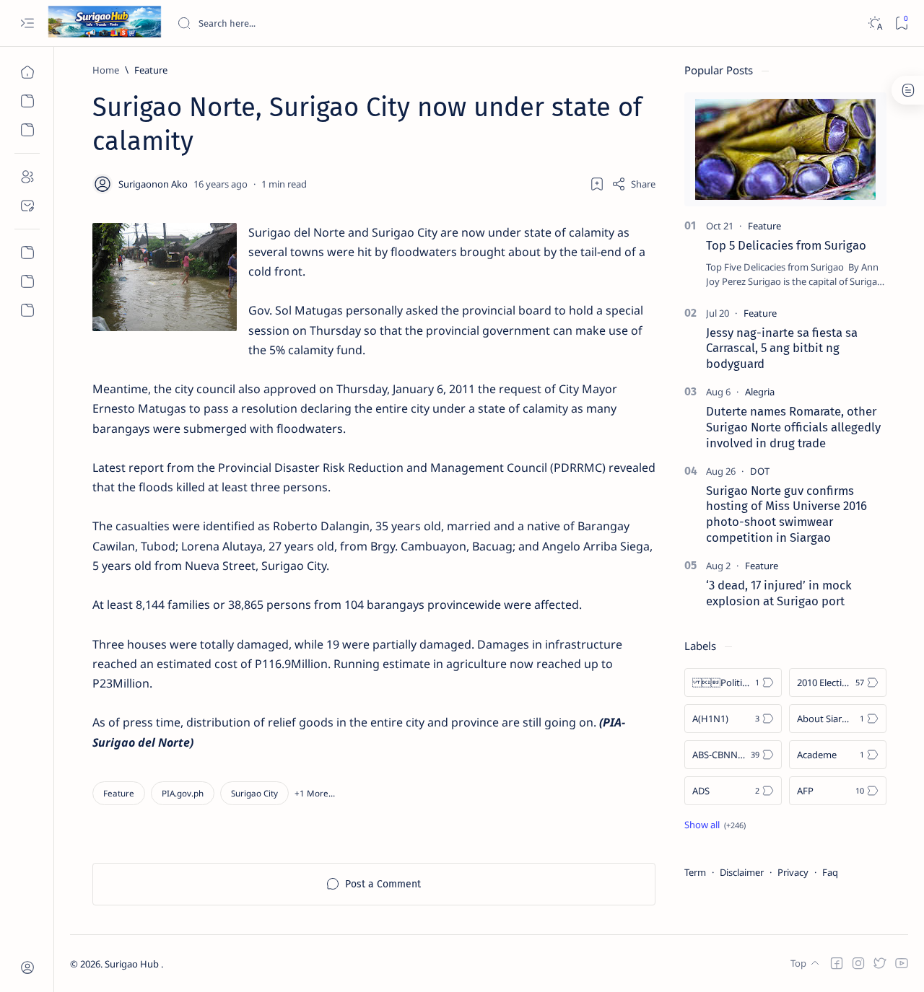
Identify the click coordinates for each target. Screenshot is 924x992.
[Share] (633, 184)
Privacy (792, 872)
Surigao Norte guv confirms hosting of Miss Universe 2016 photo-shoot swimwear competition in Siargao (786, 514)
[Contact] (27, 205)
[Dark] (874, 23)
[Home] (27, 72)
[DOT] (760, 471)
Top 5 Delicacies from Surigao (786, 245)
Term (695, 872)
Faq (830, 872)
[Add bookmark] (597, 184)
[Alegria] (760, 391)
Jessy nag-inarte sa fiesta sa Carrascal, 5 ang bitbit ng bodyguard (782, 348)
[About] (27, 176)
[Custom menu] (27, 252)
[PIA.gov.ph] (182, 793)
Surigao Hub (133, 963)
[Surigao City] (254, 793)
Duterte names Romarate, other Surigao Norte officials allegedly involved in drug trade (793, 427)
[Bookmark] (901, 23)
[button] (315, 793)
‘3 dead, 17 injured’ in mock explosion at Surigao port (779, 593)
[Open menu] (27, 23)
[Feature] (118, 793)
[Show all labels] (715, 824)
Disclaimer (742, 872)
